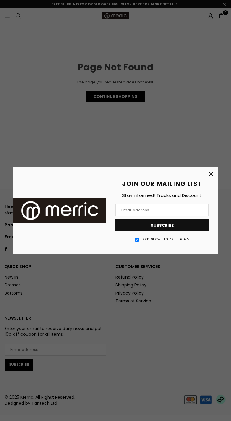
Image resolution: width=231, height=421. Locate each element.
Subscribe (162, 225)
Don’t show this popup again (165, 239)
